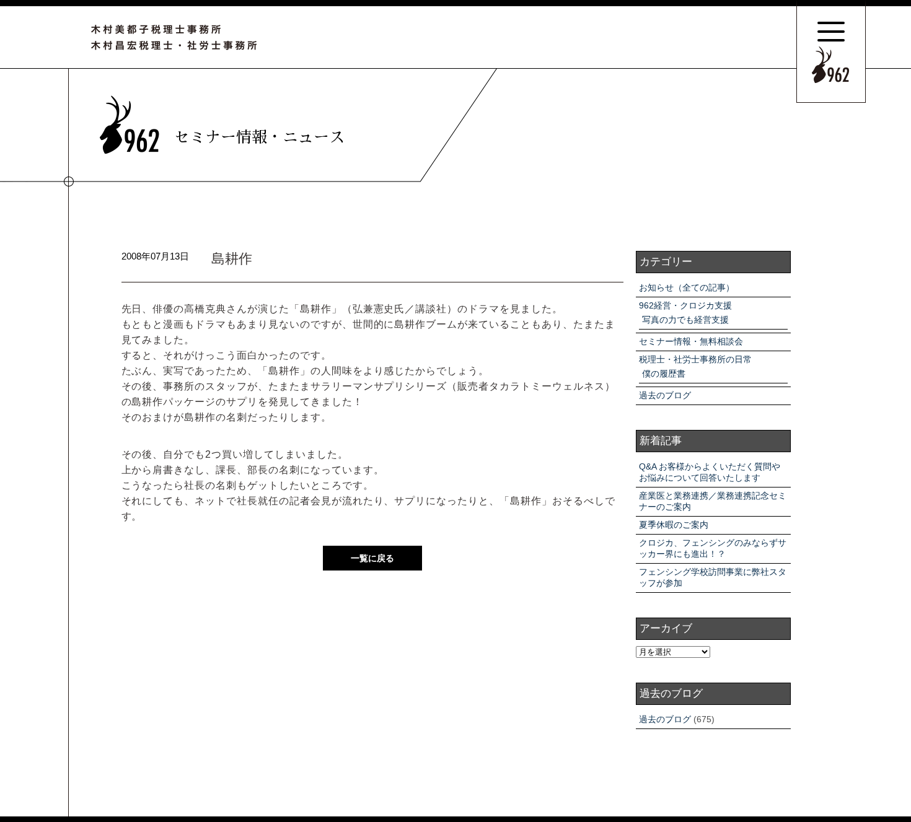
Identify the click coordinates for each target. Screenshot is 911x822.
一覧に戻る (372, 558)
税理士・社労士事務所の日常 (695, 359)
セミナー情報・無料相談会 (691, 341)
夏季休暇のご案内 (673, 525)
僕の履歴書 (663, 373)
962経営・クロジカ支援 (685, 305)
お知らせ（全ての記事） (686, 287)
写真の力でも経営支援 (685, 320)
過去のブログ (665, 395)
